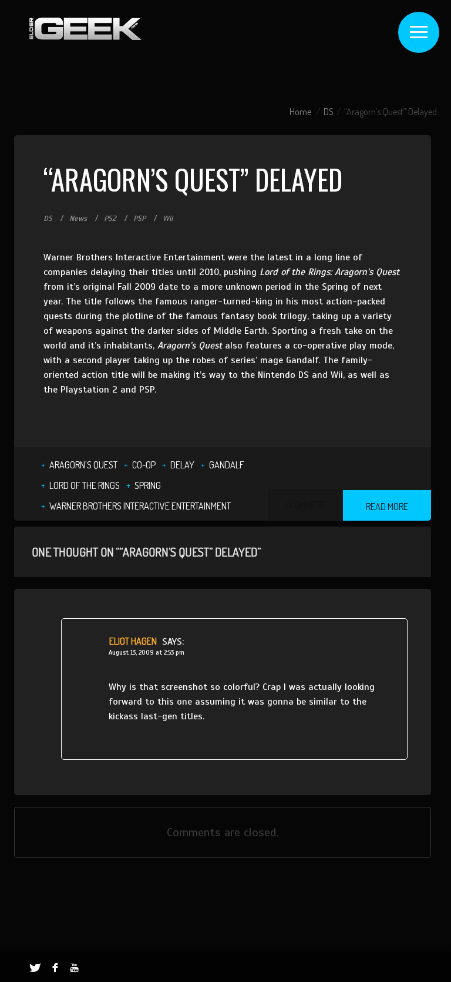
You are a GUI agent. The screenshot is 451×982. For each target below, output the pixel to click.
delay (182, 465)
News (78, 218)
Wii (168, 218)
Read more (387, 506)
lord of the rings (84, 485)
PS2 (110, 218)
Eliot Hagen (133, 641)
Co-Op (144, 465)
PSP (139, 218)
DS (329, 112)
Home (300, 112)
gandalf (226, 465)
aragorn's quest (83, 465)
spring (147, 485)
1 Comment (305, 505)
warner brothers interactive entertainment (140, 506)
